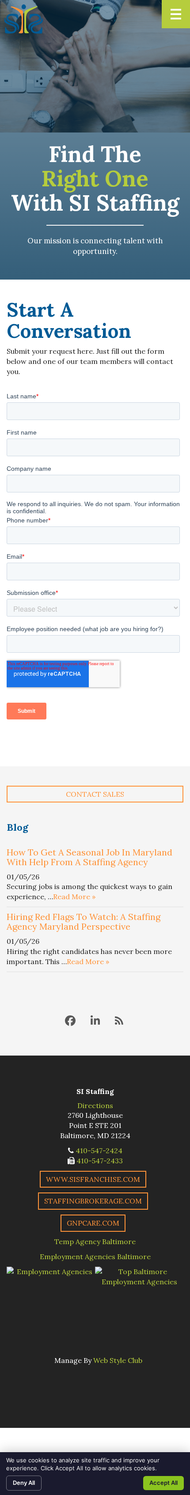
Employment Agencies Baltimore (95, 1256)
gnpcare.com (93, 1223)
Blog (17, 827)
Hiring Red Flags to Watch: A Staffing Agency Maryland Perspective (83, 921)
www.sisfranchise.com (93, 1179)
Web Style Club (117, 1360)
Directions (95, 1105)
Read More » (74, 896)
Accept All (163, 1482)
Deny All (24, 1482)
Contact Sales (95, 794)
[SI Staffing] (23, 19)
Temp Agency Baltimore (95, 1241)
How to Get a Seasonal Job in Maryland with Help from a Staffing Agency (89, 857)
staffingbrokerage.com (93, 1200)
